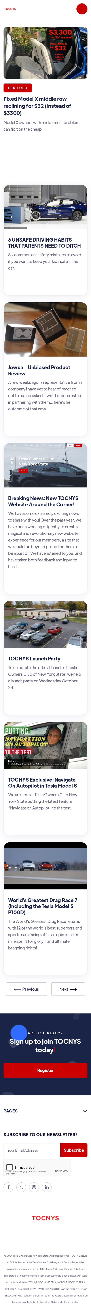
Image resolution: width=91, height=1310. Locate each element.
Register (45, 1070)
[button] (81, 8)
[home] (10, 8)
